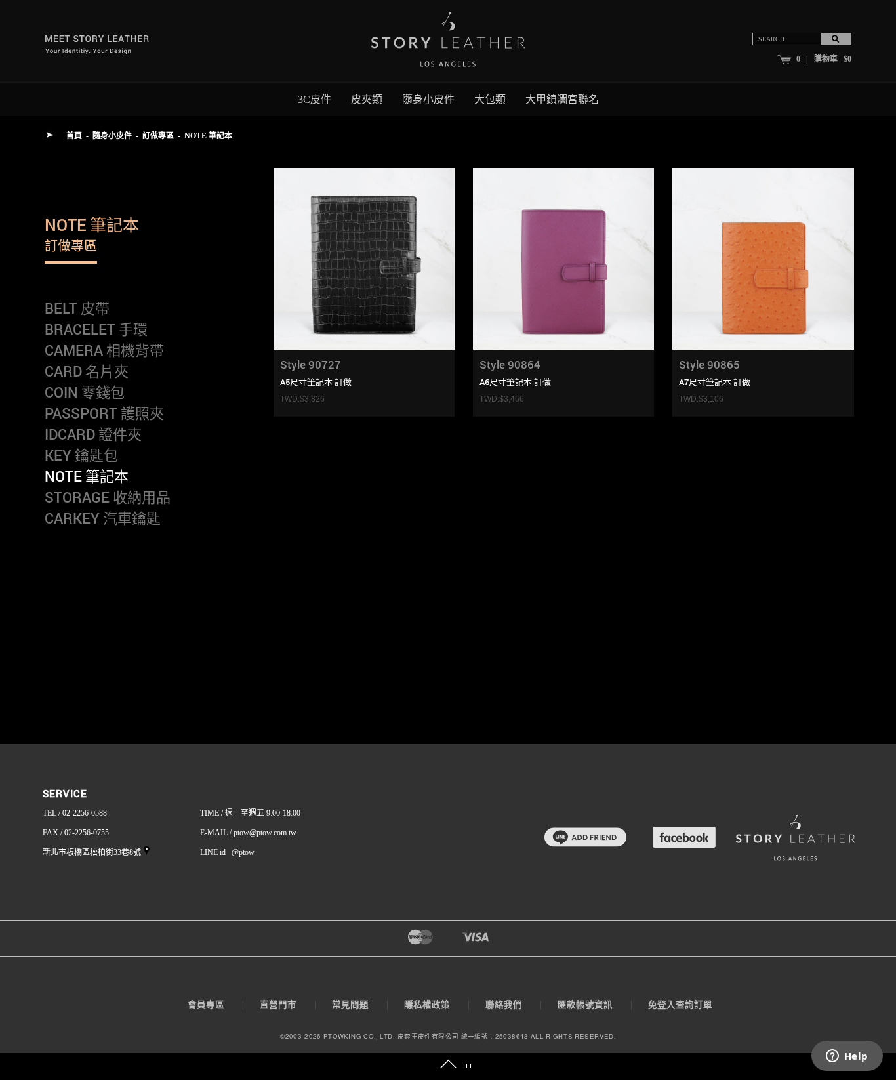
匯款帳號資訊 (585, 1005)
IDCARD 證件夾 (93, 434)
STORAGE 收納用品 (108, 497)
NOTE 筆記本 (208, 135)
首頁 (74, 135)
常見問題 (350, 1005)
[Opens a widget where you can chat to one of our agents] (847, 1057)
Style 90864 (509, 364)
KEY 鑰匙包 (81, 455)
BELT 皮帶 (77, 308)
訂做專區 (158, 135)
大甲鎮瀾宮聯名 (562, 99)
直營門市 (278, 1005)
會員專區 (206, 1005)
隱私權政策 (427, 1005)
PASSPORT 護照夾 (104, 413)
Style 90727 (310, 364)
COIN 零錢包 (85, 392)
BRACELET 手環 (96, 329)
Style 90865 (709, 364)
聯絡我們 (503, 1005)
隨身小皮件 (112, 135)
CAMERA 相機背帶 (104, 350)
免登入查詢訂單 (680, 1005)
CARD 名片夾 (87, 371)
